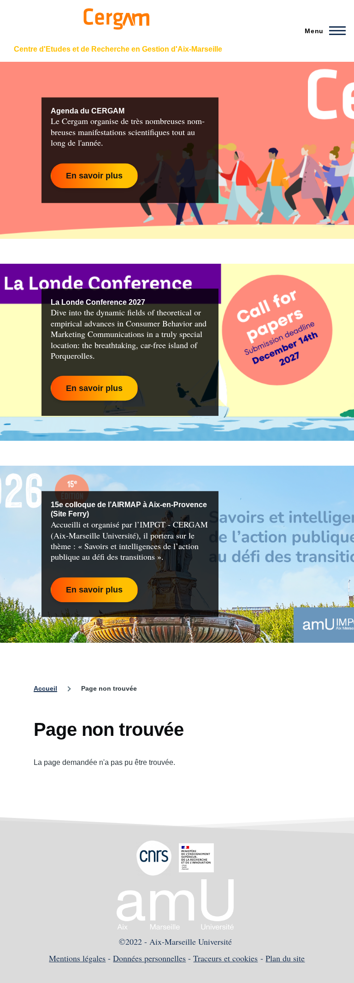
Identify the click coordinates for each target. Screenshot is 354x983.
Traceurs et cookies (225, 958)
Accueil (45, 688)
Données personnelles (149, 958)
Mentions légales (77, 958)
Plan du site (285, 958)
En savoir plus (94, 175)
